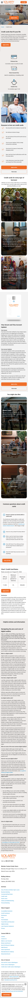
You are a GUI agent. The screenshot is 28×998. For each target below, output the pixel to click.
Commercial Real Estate (7, 894)
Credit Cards (4, 896)
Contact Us (4, 938)
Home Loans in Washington (7, 964)
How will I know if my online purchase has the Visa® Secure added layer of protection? (15, 545)
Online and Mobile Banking (7, 900)
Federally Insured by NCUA (10, 980)
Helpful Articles (4, 924)
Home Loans (4, 898)
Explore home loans (14, 420)
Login (24, 2)
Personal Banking (5, 902)
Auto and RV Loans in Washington (9, 962)
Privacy (3, 928)
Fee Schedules (4, 919)
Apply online (14, 17)
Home (2, 27)
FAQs (2, 917)
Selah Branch (4, 947)
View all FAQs (7, 560)
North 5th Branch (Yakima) (7, 945)
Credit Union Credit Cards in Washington (10, 966)
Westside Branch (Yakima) (7, 951)
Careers (3, 936)
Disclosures (4, 915)
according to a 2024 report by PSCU (10, 842)
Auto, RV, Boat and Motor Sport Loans (10, 889)
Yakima (11, 976)
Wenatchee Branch (5, 954)
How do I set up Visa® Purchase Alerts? (15, 531)
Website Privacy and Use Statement (14, 991)
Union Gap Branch (5, 949)
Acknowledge (6, 994)
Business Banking (5, 892)
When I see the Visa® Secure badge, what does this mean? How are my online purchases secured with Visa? (14, 538)
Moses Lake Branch (6, 943)
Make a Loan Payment (6, 941)
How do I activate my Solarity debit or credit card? (15, 515)
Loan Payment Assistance (7, 926)
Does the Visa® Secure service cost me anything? (15, 552)
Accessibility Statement (6, 911)
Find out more (14, 486)
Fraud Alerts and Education (7, 921)
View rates (14, 171)
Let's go (14, 454)
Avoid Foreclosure (5, 913)
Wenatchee (16, 976)
